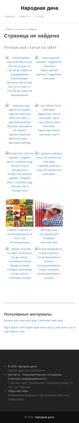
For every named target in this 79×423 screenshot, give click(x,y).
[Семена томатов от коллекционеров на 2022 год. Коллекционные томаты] (19, 225)
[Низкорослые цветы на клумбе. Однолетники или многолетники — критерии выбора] (19, 122)
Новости (24, 16)
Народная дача (39, 7)
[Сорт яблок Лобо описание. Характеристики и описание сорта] (49, 118)
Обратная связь (18, 391)
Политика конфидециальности (27, 378)
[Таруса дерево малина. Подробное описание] (49, 66)
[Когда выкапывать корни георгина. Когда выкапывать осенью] (49, 261)
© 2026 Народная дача (22, 366)
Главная (9, 16)
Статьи (38, 16)
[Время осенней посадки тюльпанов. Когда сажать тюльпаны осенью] (19, 261)
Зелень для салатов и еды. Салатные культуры (33, 320)
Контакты (14, 374)
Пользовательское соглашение (42, 374)
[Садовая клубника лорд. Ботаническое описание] (49, 161)
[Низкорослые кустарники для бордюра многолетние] (49, 225)
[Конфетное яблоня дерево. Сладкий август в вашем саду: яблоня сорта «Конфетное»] (19, 170)
